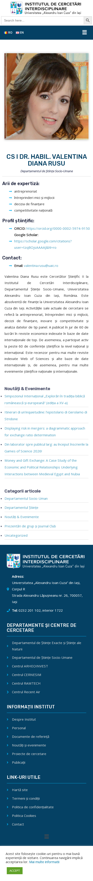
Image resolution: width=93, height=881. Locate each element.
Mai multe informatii (43, 861)
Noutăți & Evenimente (22, 516)
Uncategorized (16, 535)
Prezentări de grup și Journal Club (30, 526)
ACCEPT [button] (14, 871)
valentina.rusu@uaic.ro (41, 265)
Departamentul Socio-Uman (26, 498)
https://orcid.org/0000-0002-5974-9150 (58, 228)
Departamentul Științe (21, 507)
